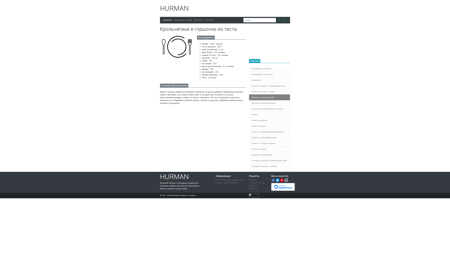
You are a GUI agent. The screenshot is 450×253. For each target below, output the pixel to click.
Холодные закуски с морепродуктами (269, 160)
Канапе (254, 114)
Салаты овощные (259, 120)
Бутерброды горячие (261, 68)
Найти (283, 20)
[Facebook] (273, 180)
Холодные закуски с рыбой (264, 166)
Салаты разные (258, 126)
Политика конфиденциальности (230, 180)
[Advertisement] (247, 8)
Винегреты (256, 80)
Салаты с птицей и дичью (263, 143)
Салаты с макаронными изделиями (267, 132)
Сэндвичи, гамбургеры (262, 155)
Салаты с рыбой (258, 149)
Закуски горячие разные (262, 97)
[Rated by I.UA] (254, 195)
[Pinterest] (282, 180)
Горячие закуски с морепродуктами (268, 86)
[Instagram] (286, 180)
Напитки (209, 20)
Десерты (198, 20)
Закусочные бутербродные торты (267, 109)
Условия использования (227, 182)
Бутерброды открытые (262, 74)
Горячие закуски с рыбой (263, 91)
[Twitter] (277, 180)
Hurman (174, 8)
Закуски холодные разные (263, 103)
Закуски (167, 20)
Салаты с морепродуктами (264, 137)
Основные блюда (182, 20)
